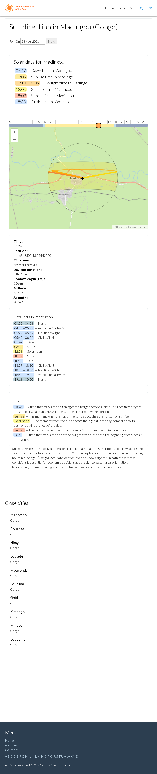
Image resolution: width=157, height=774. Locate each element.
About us (11, 745)
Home (109, 8)
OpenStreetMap (124, 226)
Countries (127, 8)
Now (51, 41)
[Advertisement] (78, 685)
